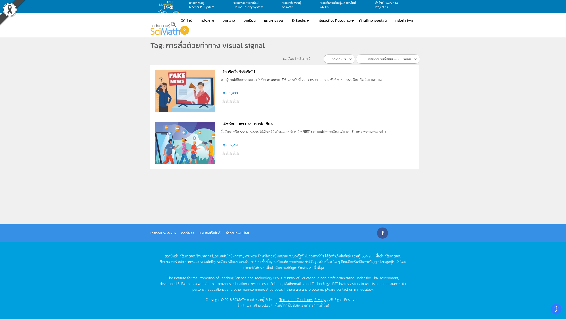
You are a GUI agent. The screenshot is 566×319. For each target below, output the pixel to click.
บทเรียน (249, 20)
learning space (167, 5)
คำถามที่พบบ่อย (237, 233)
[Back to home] (165, 28)
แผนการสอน (273, 20)
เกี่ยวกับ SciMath (163, 233)
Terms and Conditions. (296, 299)
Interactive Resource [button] (334, 20)
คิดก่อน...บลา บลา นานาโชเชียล (248, 124)
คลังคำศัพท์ (404, 20)
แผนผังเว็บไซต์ (209, 233)
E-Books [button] (299, 20)
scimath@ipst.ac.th (260, 305)
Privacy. (320, 299)
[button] (184, 30)
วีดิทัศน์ (186, 20)
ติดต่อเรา (187, 233)
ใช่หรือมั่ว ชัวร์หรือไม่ (239, 72)
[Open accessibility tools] (556, 309)
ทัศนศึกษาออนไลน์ (373, 20)
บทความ (228, 20)
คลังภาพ (207, 20)
